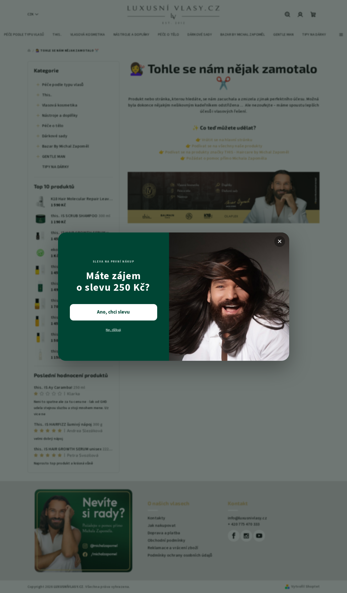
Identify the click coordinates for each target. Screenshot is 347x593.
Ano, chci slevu (113, 312)
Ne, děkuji (113, 330)
